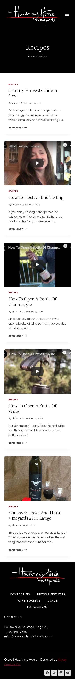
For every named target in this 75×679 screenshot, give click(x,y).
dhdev (15, 204)
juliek (14, 103)
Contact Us (20, 594)
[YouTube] (68, 673)
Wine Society (28, 600)
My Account (37, 606)
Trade (52, 600)
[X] (54, 673)
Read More (17, 127)
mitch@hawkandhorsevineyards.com (28, 636)
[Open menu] (68, 15)
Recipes (13, 84)
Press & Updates (51, 594)
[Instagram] (61, 673)
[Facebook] (47, 673)
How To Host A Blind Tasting (35, 197)
